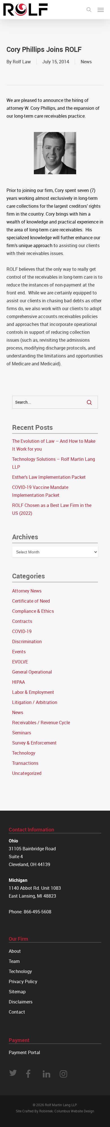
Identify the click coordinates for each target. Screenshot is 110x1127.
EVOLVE (20, 662)
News (86, 62)
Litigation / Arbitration (34, 702)
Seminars (21, 733)
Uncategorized (26, 773)
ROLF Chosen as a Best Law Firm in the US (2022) (51, 509)
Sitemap (17, 992)
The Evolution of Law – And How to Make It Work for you (53, 445)
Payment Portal (24, 1052)
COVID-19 (22, 631)
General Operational (32, 672)
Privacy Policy (23, 981)
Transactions (25, 763)
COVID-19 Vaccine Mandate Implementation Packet (40, 491)
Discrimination (27, 641)
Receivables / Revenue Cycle (41, 722)
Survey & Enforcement (34, 743)
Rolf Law (22, 62)
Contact (17, 1012)
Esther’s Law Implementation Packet (49, 477)
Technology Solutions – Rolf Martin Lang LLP (53, 463)
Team (14, 961)
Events (19, 652)
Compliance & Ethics (33, 611)
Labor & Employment (33, 692)
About (15, 951)
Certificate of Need (31, 601)
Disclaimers (20, 1002)
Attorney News (26, 591)
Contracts (22, 621)
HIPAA (18, 682)
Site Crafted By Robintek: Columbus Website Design (55, 1111)
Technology (23, 753)
